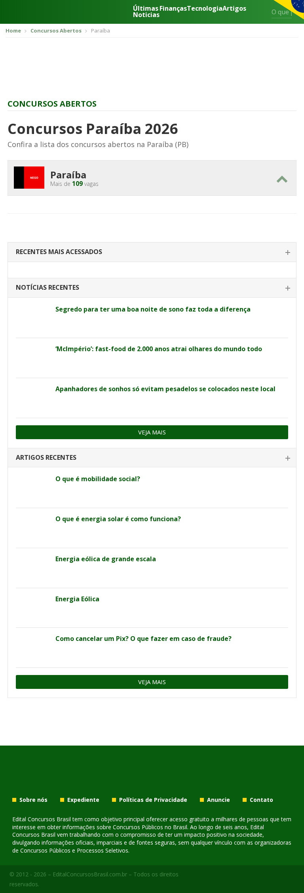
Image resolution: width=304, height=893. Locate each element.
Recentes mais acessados (59, 251)
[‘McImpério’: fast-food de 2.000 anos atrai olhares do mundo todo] (32, 358)
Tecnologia (204, 9)
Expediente (83, 800)
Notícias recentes (47, 287)
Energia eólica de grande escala (105, 559)
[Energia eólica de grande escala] (32, 568)
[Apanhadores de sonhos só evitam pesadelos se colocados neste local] (32, 398)
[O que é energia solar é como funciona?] (32, 528)
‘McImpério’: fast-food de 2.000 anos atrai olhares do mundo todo (158, 348)
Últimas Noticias (146, 11)
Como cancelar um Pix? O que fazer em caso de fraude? (143, 638)
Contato (261, 800)
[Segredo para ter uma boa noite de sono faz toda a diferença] (32, 318)
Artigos (234, 9)
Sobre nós (33, 800)
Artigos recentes (46, 457)
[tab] (152, 252)
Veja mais (152, 432)
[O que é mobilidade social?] (32, 488)
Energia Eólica (77, 599)
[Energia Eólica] (32, 608)
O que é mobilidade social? (97, 478)
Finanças (173, 9)
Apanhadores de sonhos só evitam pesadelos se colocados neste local (165, 388)
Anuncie (218, 800)
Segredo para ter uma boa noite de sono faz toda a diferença (153, 309)
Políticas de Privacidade (153, 800)
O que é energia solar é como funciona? (118, 518)
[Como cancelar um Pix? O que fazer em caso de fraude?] (32, 647)
